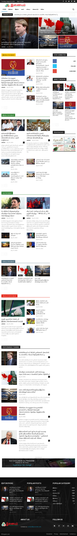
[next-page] (6, 107)
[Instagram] (66, 1)
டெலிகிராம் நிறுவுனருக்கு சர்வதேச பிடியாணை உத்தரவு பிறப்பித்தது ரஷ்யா (11, 213)
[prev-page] (2, 107)
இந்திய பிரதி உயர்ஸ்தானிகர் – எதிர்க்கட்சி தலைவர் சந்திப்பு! (42, 89)
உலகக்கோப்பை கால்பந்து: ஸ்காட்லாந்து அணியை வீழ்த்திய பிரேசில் (42, 320)
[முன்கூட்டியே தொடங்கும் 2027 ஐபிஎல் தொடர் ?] (31, 330)
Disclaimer (49, 534)
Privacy (56, 534)
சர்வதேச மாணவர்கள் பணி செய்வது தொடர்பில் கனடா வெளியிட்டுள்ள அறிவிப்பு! (25, 280)
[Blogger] (54, 526)
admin (3, 87)
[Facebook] (63, 1)
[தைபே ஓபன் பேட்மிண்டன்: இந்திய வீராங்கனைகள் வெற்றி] (13, 308)
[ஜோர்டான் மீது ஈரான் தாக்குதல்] (5, 235)
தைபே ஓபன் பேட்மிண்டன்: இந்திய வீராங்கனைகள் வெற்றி (12, 320)
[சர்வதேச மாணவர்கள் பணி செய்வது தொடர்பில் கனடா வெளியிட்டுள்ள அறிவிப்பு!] (58, 26)
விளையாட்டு (4, 316)
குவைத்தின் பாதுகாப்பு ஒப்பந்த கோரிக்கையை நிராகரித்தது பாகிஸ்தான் (42, 235)
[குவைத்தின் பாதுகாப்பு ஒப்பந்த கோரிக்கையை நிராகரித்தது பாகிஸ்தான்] (31, 235)
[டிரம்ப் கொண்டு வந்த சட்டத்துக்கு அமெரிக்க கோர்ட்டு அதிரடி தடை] (31, 244)
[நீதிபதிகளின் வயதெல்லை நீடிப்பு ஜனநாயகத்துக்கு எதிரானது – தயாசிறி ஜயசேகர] (31, 78)
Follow (73, 66)
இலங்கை (62, 36)
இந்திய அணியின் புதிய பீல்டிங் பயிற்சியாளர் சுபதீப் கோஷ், (42, 302)
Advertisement (64, 534)
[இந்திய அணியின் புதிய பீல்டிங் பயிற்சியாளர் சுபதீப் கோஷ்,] (31, 303)
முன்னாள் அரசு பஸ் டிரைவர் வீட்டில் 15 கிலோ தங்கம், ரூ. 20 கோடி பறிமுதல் (43, 161)
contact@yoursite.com (34, 527)
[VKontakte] (72, 526)
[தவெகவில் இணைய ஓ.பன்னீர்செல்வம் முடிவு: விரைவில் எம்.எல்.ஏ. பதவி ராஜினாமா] (13, 125)
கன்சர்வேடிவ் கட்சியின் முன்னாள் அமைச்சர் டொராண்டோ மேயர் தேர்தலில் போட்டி (36, 14)
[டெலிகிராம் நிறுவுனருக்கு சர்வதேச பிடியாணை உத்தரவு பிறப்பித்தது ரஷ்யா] (13, 203)
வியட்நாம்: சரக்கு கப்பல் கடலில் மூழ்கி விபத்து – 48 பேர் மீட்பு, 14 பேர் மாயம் (38, 213)
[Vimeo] (71, 1)
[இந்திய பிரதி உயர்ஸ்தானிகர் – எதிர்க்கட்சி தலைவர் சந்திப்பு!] (31, 89)
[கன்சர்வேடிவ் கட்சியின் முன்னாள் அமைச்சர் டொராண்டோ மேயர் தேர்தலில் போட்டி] (19, 33)
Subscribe (72, 71)
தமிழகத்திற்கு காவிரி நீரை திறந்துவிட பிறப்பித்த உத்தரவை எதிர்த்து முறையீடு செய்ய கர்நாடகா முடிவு (17, 163)
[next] (73, 14)
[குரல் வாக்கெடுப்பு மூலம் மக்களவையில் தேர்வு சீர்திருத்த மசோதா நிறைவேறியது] (38, 125)
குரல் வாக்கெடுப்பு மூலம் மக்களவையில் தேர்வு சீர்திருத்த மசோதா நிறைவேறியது (38, 135)
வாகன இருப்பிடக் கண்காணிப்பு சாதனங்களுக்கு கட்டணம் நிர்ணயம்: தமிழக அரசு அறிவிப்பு (17, 176)
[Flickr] (63, 526)
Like (74, 61)
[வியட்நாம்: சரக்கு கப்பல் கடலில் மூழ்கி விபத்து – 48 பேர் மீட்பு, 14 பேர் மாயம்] (38, 203)
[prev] (70, 14)
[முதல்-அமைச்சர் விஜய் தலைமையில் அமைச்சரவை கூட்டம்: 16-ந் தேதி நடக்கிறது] (31, 174)
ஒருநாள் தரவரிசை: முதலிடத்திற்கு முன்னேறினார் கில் (40, 311)
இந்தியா (4, 130)
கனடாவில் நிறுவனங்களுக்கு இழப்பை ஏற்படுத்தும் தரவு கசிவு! (42, 280)
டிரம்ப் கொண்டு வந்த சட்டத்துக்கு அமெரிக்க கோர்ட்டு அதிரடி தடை (41, 244)
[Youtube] (74, 1)
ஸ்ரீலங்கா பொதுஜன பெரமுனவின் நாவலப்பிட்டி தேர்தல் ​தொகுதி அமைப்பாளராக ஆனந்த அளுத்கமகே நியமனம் (12, 81)
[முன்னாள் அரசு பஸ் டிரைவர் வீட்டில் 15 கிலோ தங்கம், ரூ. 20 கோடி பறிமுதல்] (31, 161)
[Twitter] (69, 1)
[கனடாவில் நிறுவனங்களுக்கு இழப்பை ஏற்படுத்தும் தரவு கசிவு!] (48, 42)
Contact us (73, 534)
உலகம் (3, 208)
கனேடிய (4, 39)
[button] (73, 9)
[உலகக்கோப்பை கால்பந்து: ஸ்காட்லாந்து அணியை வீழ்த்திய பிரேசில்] (31, 321)
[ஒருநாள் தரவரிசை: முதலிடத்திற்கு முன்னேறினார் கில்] (31, 312)
